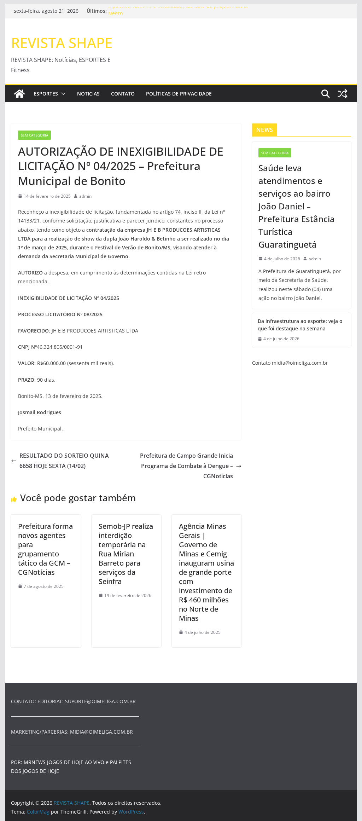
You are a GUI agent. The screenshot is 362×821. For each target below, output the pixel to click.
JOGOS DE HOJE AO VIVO (76, 762)
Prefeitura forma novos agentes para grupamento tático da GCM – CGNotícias (45, 549)
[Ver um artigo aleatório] (342, 93)
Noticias (88, 93)
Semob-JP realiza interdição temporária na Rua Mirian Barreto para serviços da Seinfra (126, 553)
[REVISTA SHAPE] (19, 93)
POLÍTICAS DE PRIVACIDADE (179, 93)
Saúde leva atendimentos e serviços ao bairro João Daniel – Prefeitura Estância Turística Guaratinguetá (296, 206)
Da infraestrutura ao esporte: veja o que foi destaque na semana (300, 325)
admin (85, 196)
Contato (123, 93)
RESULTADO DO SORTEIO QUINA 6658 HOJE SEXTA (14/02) (64, 461)
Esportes (46, 93)
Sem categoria (34, 135)
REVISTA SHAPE (61, 42)
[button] (62, 94)
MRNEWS (35, 762)
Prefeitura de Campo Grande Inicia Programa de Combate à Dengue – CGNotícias (186, 466)
